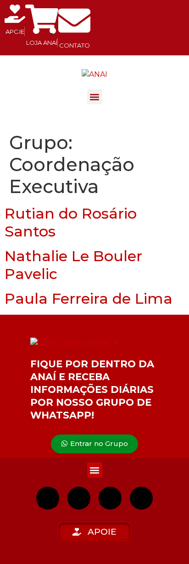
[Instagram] (47, 498)
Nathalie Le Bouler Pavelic (73, 264)
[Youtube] (110, 498)
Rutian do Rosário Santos (71, 222)
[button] (94, 96)
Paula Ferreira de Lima (88, 298)
